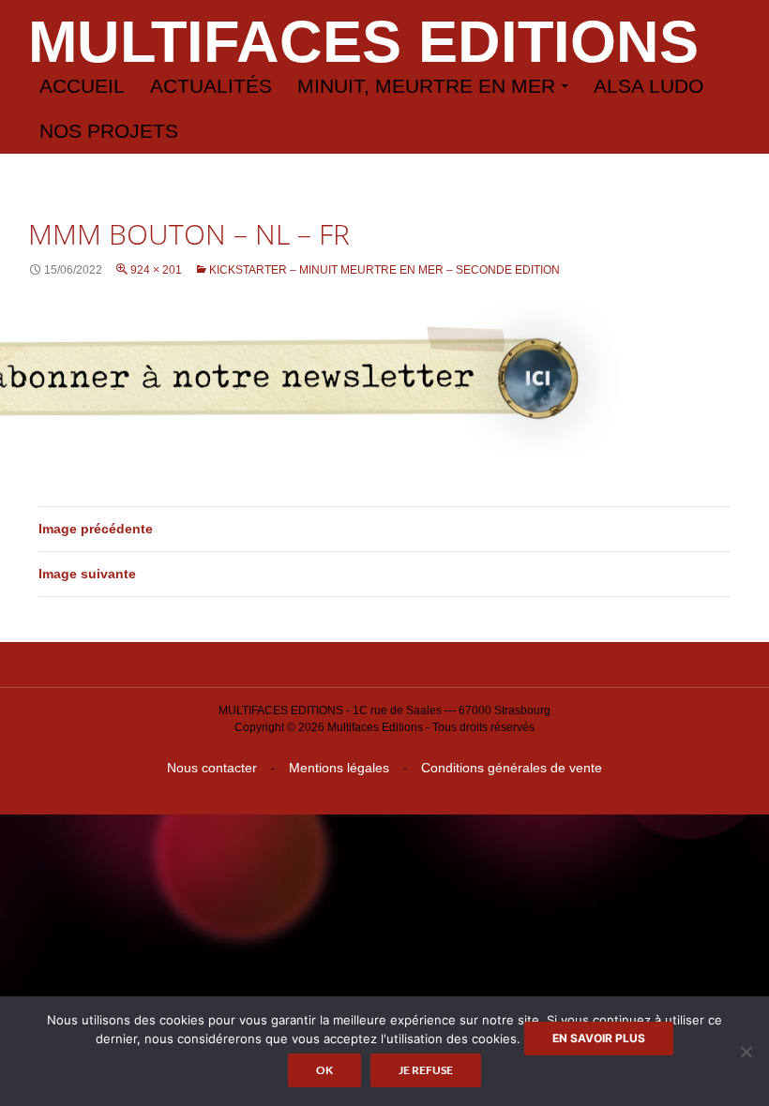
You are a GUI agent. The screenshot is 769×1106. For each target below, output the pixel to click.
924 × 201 (156, 269)
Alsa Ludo (648, 86)
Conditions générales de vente (511, 767)
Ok (324, 1070)
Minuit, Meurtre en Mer (426, 86)
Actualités (211, 86)
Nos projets (108, 131)
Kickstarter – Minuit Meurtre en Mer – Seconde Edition (384, 269)
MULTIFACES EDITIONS (363, 41)
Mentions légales (339, 767)
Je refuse (426, 1070)
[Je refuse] (745, 1051)
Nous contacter (212, 767)
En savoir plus (598, 1038)
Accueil (82, 86)
